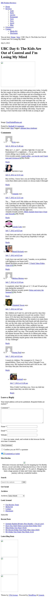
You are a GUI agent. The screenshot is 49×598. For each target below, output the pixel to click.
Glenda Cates (17, 227)
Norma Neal (16, 352)
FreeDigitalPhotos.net (14, 122)
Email (3, 431)
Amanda (15, 194)
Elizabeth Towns (18, 305)
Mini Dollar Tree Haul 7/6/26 (16, 528)
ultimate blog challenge (28, 128)
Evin (14, 142)
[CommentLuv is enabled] (11, 454)
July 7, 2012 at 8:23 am (13, 231)
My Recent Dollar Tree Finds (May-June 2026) (22, 530)
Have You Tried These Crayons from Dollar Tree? (23, 526)
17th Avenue (13, 595)
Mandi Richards (18, 252)
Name (4, 426)
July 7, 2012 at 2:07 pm (13, 309)
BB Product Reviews (8, 3)
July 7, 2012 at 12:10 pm (14, 282)
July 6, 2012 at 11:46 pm (14, 146)
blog (12, 128)
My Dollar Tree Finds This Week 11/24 (19, 532)
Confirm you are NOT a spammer (15, 450)
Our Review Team (12, 505)
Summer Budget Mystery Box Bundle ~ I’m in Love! (24, 524)
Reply (7, 162)
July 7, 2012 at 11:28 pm (19, 383)
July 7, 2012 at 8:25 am (13, 255)
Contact (8, 509)
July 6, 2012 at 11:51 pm (14, 175)
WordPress (32, 595)
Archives (4, 496)
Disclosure (9, 511)
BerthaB (20, 379)
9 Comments (19, 126)
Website (4, 435)
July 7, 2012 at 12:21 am (14, 198)
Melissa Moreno (18, 278)
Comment (5, 408)
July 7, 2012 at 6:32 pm (13, 356)
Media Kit (9, 507)
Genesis (41, 595)
